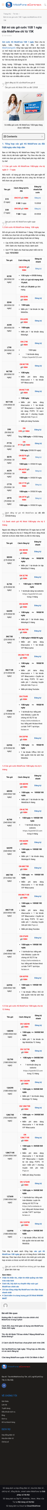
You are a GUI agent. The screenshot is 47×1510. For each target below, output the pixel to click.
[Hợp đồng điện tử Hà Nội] (23, 4)
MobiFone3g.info (9, 48)
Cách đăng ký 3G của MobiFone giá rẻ (20, 83)
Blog (3, 1415)
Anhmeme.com (7, 1478)
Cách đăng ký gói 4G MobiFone (19, 513)
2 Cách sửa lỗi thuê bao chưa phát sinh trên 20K (23, 1343)
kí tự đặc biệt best (15, 1481)
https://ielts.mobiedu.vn (30, 721)
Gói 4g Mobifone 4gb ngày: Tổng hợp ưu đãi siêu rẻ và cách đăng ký (23, 1350)
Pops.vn (34, 417)
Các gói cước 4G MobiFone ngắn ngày (20, 222)
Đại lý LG (5, 1481)
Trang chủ (7, 14)
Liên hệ (4, 1405)
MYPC (38, 1475)
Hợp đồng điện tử (8, 1435)
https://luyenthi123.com (32, 357)
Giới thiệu (5, 1401)
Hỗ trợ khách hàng (8, 1422)
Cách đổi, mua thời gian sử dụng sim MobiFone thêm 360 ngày (22, 1327)
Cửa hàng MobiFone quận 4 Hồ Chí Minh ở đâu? (23, 1357)
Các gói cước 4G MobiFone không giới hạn (22, 1266)
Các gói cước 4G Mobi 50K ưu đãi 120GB (21, 87)
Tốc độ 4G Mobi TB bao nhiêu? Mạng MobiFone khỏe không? (23, 1335)
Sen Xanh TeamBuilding (26, 1475)
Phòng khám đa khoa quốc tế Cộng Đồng (29, 1478)
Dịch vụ (4, 1419)
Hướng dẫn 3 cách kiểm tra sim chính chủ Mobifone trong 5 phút (20, 1318)
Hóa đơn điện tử (8, 1438)
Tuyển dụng (6, 1408)
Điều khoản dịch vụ (8, 1412)
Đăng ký (37, 198)
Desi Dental (12, 1475)
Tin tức (15, 14)
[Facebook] (4, 1385)
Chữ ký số (5, 1442)
